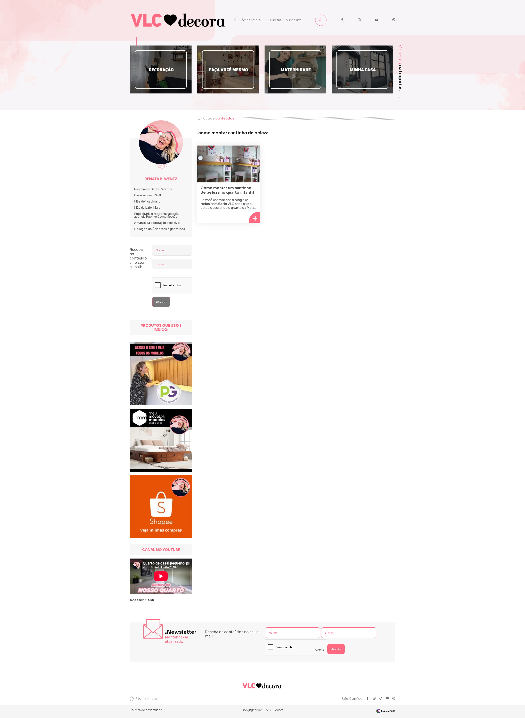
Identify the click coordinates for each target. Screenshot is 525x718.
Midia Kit (293, 20)
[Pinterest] (393, 698)
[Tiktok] (380, 698)
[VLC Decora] (179, 20)
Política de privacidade (146, 710)
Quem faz (274, 20)
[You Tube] (387, 698)
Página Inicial (250, 20)
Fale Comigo (352, 698)
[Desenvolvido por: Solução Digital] (385, 710)
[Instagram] (374, 698)
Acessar (142, 600)
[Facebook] (367, 698)
